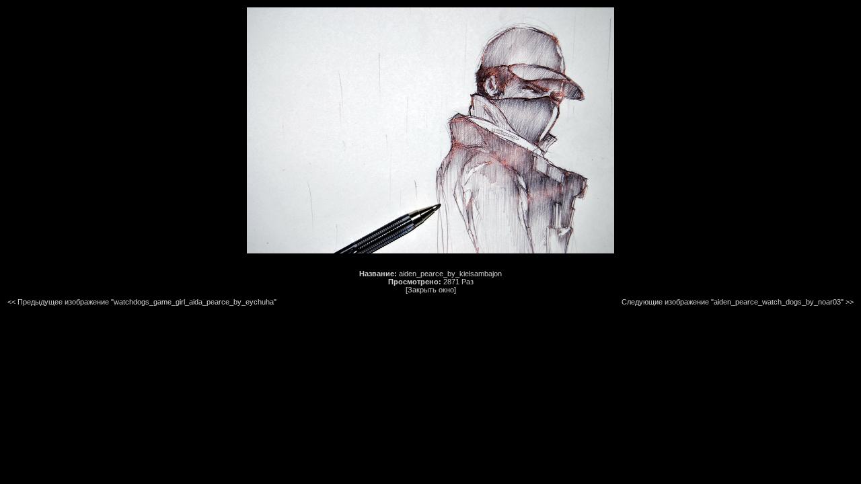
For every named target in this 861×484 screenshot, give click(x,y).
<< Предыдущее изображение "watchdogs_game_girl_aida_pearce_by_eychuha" (141, 302)
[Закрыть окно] (431, 290)
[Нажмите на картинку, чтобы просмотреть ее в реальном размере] (430, 251)
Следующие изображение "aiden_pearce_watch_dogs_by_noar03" (733, 302)
